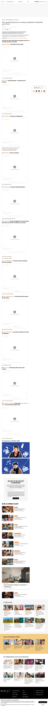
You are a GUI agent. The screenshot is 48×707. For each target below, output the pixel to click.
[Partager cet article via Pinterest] (7, 29)
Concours (25, 694)
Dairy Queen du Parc (8, 296)
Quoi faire (14, 696)
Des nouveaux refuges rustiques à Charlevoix (15, 585)
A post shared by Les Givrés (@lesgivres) (15, 145)
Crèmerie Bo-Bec (7, 261)
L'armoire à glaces (9, 403)
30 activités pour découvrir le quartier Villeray (20, 518)
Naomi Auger (4, 26)
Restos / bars (15, 694)
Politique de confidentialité (13, 495)
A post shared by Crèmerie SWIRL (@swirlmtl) (15, 362)
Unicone (6, 367)
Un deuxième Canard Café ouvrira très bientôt (21, 544)
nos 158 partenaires (6, 704)
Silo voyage (14, 692)
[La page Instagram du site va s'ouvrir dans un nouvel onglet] (36, 91)
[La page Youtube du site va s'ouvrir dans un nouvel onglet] (39, 91)
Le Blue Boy (6, 187)
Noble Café (6, 221)
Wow (23, 690)
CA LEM (5, 80)
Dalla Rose (6, 153)
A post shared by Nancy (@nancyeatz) (14, 433)
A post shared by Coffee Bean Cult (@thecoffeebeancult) (14, 251)
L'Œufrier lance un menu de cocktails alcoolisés (19, 553)
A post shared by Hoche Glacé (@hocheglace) (15, 73)
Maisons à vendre (16, 690)
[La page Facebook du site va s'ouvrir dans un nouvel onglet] (34, 91)
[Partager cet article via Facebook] (3, 29)
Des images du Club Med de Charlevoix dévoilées (20, 562)
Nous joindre (25, 696)
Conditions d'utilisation (40, 690)
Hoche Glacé (6, 44)
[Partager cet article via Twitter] (5, 29)
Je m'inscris (15, 498)
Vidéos (24, 692)
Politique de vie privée (39, 692)
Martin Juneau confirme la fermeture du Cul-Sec (19, 509)
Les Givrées (6, 116)
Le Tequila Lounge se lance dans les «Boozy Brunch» (20, 527)
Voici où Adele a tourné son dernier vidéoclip (19, 535)
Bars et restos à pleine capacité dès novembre (20, 595)
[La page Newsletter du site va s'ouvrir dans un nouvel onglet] (44, 91)
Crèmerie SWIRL (7, 332)
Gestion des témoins (39, 694)
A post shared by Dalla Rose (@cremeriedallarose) (14, 181)
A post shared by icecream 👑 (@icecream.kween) (14, 326)
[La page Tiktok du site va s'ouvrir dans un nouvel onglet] (41, 91)
